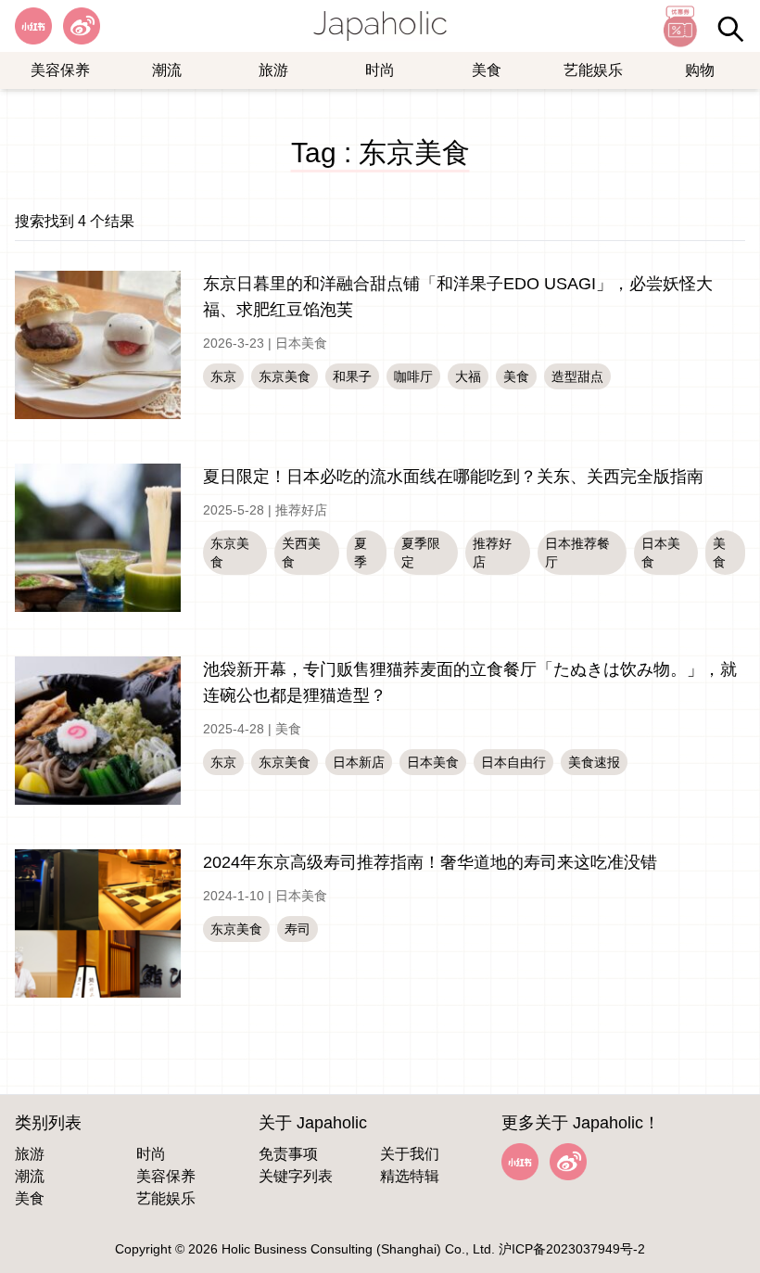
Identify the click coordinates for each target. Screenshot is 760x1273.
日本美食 (301, 343)
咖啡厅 (413, 376)
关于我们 (409, 1154)
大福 (468, 376)
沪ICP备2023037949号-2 (572, 1248)
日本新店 (359, 762)
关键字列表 (296, 1176)
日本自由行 (513, 762)
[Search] (730, 29)
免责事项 (288, 1154)
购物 (700, 70)
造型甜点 (577, 376)
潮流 (167, 70)
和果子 (352, 376)
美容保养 (60, 70)
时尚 (380, 70)
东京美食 (284, 376)
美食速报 (594, 762)
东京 (223, 376)
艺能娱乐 (593, 70)
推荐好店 (301, 510)
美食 (486, 70)
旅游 (273, 70)
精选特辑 (409, 1176)
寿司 (297, 929)
